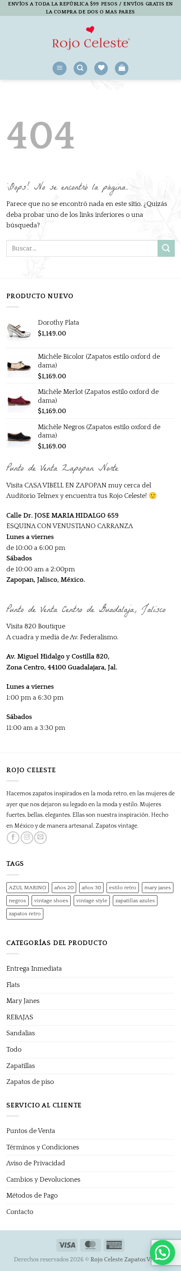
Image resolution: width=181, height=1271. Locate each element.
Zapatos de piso (30, 1082)
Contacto (19, 1212)
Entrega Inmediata (34, 968)
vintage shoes (51, 901)
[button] (60, 69)
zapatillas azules (135, 901)
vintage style (91, 901)
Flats (13, 985)
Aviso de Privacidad (35, 1163)
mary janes (157, 888)
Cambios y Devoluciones (43, 1179)
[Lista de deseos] (101, 69)
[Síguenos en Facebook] (13, 837)
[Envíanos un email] (40, 837)
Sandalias (20, 1033)
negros (17, 901)
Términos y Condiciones (42, 1147)
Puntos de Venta (30, 1131)
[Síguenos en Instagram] (27, 837)
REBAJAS (19, 1017)
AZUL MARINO (27, 888)
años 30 (91, 888)
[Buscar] (80, 69)
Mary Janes (23, 1001)
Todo (13, 1049)
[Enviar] (166, 248)
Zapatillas (20, 1066)
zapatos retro (25, 914)
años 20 (64, 888)
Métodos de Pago (32, 1195)
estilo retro (122, 888)
